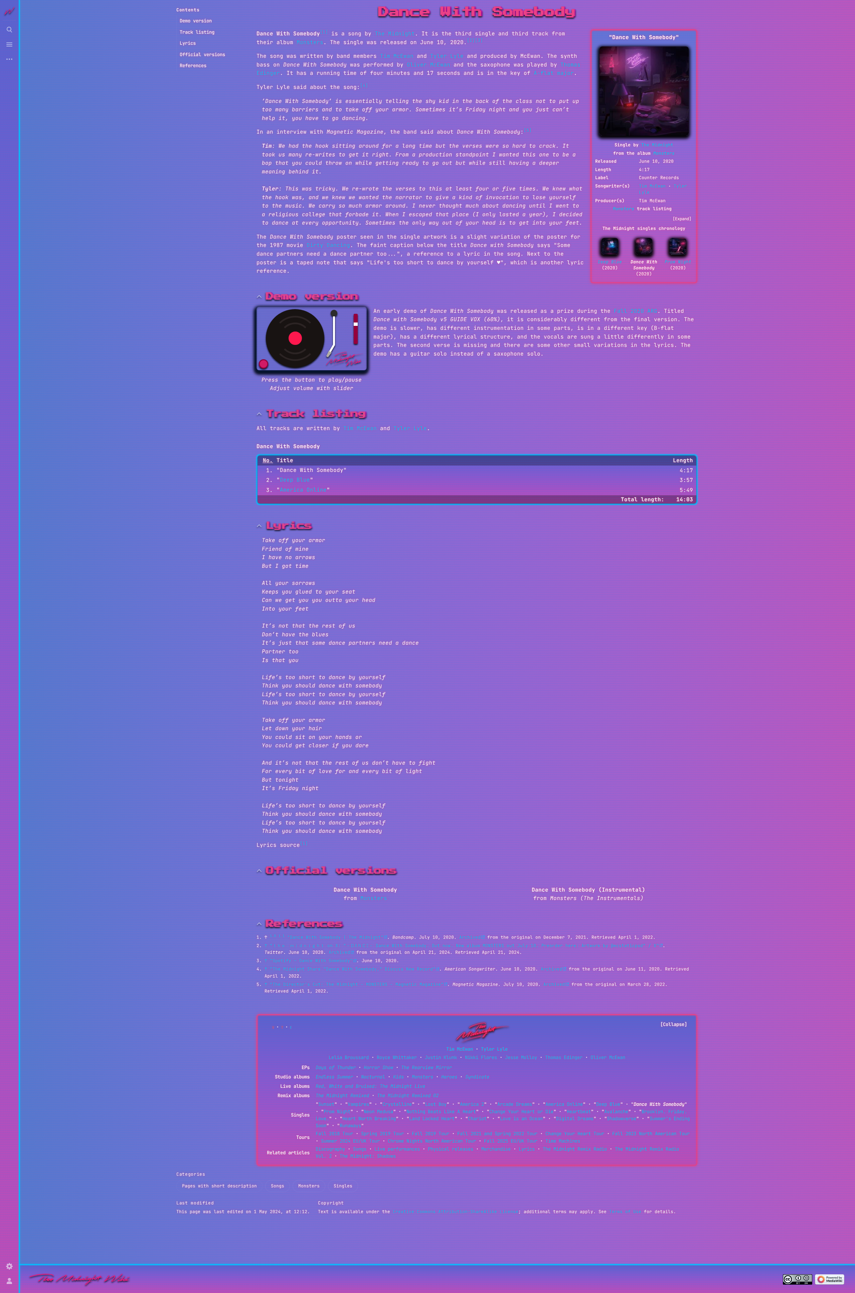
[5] (528, 130)
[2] (471, 40)
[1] (324, 32)
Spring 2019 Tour (382, 1134)
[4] (364, 85)
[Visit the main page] (9, 10)
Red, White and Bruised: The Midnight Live (370, 1086)
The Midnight (657, 145)
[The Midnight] (480, 1032)
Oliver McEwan (428, 64)
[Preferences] (9, 1266)
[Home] (79, 1279)
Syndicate (477, 1077)
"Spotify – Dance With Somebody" (311, 960)
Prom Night (678, 262)
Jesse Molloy (521, 1057)
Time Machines (562, 1141)
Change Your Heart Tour (574, 1134)
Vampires (358, 1104)
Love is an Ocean (521, 1119)
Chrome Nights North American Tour (432, 1141)
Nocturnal (373, 1077)
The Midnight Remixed (342, 1095)
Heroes (449, 1077)
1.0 (273, 935)
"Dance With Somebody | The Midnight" (335, 937)
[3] (479, 40)
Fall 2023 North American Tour (651, 1134)
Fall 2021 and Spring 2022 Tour (497, 1134)
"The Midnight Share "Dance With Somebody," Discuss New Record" (353, 969)
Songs (359, 1149)
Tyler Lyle (447, 55)
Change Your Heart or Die (521, 1112)
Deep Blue (610, 262)
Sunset (326, 1104)
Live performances (397, 1149)
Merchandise (496, 1149)
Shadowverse (621, 1119)
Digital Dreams (574, 1119)
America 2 (472, 1104)
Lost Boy (436, 1104)
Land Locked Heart (432, 1119)
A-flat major (554, 73)
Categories (190, 1174)
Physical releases (450, 1149)
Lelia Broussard (349, 1057)
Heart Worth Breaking (369, 1119)
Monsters (664, 153)
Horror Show (378, 1067)
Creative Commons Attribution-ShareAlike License (455, 1211)
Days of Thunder (336, 1067)
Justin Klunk (441, 1057)
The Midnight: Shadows (368, 1156)
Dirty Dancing (328, 245)
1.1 (282, 935)
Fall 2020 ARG (635, 310)
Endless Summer (334, 1077)
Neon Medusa (378, 1112)
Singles (343, 1186)
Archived (470, 937)
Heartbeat (579, 1112)
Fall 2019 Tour (430, 1134)
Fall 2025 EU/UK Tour (510, 1141)
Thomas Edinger (563, 1057)
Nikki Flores (481, 1057)
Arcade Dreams (514, 1104)
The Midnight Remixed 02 (408, 1095)
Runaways (350, 1126)
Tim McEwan (652, 186)
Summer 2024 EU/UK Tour (350, 1141)
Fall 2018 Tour (334, 1134)
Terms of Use (625, 1211)
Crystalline (397, 1104)
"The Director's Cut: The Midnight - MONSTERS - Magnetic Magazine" (357, 984)
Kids (398, 1077)
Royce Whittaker (397, 1057)
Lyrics (527, 1149)
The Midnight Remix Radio (575, 1149)
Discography (330, 1149)
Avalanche (616, 1112)
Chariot (477, 1119)
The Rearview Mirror (426, 1067)
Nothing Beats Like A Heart (441, 1112)
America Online (303, 489)
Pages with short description (219, 1186)
